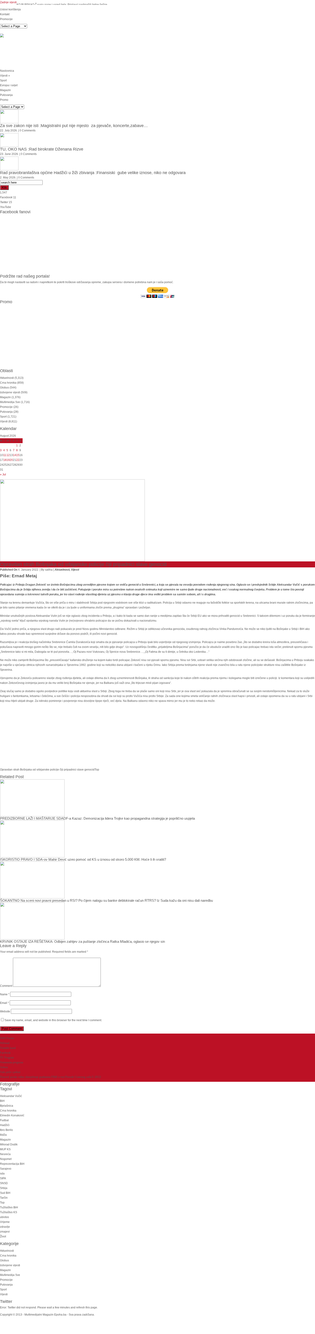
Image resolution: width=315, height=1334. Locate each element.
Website (5, 1011)
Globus (4, 387)
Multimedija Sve (10, 402)
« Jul (3, 474)
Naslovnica (7, 70)
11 (4, 455)
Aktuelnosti (7, 377)
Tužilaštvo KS (8, 1212)
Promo (4, 99)
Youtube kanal (8, 1047)
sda (2, 1173)
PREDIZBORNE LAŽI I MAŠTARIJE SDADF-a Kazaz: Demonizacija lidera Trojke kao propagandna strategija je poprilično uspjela (97, 818)
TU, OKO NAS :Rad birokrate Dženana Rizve (41, 149)
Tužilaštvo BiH (9, 1207)
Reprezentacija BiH (12, 1163)
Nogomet (6, 1159)
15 (17, 455)
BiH (2, 1101)
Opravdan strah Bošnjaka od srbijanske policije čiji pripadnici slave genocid (47, 769)
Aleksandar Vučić (11, 1096)
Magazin (5, 90)
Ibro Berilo (6, 1130)
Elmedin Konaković (12, 1115)
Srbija (3, 1188)
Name (4, 994)
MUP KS (5, 1149)
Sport (3, 80)
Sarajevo (5, 1168)
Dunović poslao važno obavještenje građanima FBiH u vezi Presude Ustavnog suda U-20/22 (50, 1077)
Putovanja (6, 95)
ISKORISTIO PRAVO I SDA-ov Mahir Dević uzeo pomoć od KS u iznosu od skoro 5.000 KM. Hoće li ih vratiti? (83, 859)
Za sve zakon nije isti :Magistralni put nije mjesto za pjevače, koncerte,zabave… (74, 125)
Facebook (5, 1052)
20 (11, 460)
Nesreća (5, 1154)
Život (3, 1236)
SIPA (3, 1178)
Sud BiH (5, 1193)
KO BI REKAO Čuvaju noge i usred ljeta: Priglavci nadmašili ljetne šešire (62, 4)
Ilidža (3, 1134)
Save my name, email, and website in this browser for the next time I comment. (53, 1020)
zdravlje (5, 1226)
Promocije (6, 19)
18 (4, 460)
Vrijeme (5, 1222)
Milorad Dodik (9, 1144)
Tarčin (4, 1197)
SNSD (4, 1183)
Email (4, 1003)
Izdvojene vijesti (10, 392)
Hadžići (4, 1125)
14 (14, 455)
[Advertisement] (84, 54)
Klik (4, 187)
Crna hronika (8, 382)
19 (8, 460)
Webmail (4, 1043)
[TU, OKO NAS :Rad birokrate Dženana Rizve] (9, 140)
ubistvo (4, 1217)
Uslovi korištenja (10, 9)
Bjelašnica (6, 1105)
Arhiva (4, 1067)
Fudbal (4, 1120)
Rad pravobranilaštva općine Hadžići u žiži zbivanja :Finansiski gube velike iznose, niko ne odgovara (93, 172)
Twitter (6, 1301)
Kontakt (4, 14)
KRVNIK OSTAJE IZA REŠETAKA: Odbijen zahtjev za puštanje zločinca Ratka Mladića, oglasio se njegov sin (82, 941)
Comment (6, 985)
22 (17, 460)
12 (8, 455)
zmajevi (5, 1231)
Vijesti (5, 75)
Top (97, 769)
